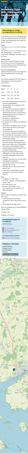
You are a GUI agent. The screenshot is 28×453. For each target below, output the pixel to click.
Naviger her (15, 254)
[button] (23, 1)
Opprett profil (18, 1)
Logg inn (12, 1)
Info (2, 24)
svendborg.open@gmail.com (11, 230)
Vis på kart (6, 254)
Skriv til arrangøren (9, 228)
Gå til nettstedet (8, 232)
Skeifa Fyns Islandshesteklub (12, 238)
